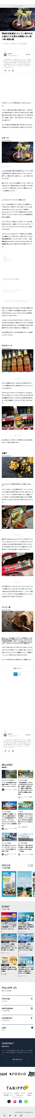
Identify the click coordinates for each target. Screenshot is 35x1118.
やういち (10, 53)
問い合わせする (17, 1059)
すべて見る (30, 865)
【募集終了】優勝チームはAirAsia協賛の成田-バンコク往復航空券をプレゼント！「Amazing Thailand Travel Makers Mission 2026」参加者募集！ (9, 819)
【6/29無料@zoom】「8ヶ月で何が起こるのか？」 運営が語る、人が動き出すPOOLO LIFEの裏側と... (26, 970)
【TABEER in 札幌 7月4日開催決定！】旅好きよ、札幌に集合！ (9, 969)
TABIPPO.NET (24, 827)
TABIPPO (20, 812)
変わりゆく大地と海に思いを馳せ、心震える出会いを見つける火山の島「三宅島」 (25, 848)
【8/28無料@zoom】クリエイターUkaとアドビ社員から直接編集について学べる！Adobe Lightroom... (9, 926)
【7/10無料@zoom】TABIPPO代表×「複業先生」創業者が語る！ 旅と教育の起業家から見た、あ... (26, 926)
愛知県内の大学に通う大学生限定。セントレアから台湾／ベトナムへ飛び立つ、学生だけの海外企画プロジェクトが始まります (25, 819)
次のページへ (17, 668)
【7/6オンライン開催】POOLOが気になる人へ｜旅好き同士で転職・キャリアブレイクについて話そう (25, 948)
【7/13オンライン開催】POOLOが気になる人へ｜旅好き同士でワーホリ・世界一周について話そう (9, 947)
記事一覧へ (28, 54)
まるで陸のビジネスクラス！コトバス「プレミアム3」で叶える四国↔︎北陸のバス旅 (9, 848)
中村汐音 (15, 789)
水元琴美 (31, 854)
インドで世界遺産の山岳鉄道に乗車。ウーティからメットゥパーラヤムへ (9, 784)
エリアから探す (9, 780)
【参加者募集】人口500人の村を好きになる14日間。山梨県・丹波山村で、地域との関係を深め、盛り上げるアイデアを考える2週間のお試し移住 (25, 788)
